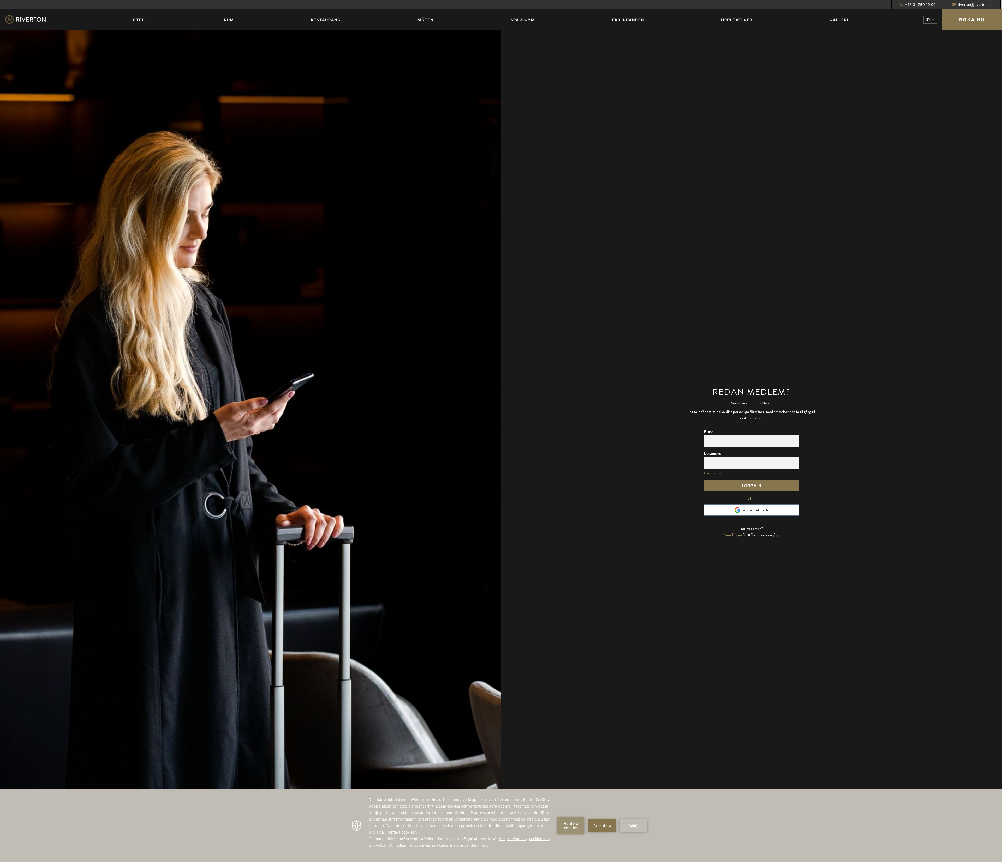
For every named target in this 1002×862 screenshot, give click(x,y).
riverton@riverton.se (975, 4)
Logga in (751, 485)
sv (928, 19)
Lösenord (712, 453)
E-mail (709, 431)
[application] (501, 825)
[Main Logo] (30, 19)
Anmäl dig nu (733, 534)
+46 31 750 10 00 (920, 4)
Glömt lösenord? (715, 473)
